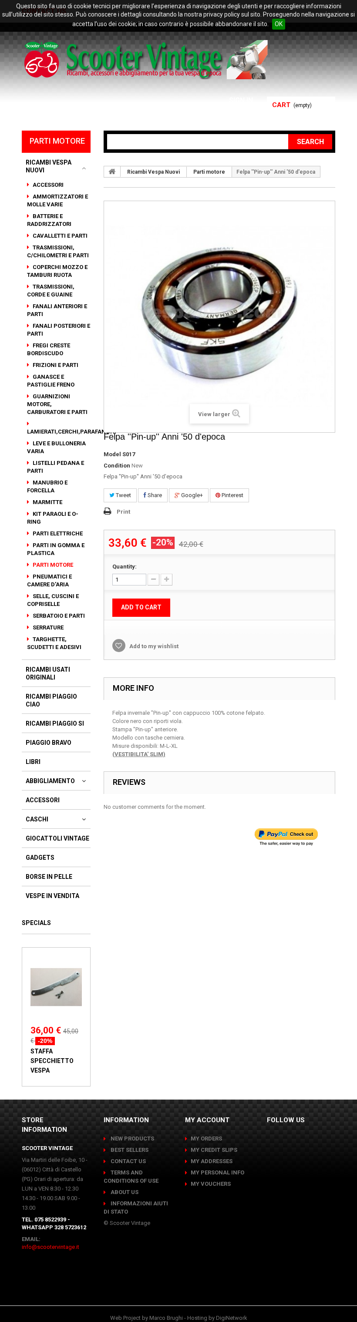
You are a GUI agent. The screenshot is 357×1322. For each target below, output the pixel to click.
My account (207, 1120)
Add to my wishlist (153, 646)
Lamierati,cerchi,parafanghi (71, 431)
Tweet (123, 495)
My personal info (217, 1172)
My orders (206, 1138)
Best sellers (128, 1150)
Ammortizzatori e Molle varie (57, 200)
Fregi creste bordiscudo (48, 349)
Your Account (226, 111)
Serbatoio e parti (58, 615)
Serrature (47, 627)
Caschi (37, 819)
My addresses (211, 1161)
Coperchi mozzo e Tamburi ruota (57, 271)
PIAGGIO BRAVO (48, 742)
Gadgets (40, 857)
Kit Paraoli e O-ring (52, 518)
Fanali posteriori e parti (58, 330)
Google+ (191, 495)
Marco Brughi (166, 1318)
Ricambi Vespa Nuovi (48, 166)
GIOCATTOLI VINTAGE (57, 838)
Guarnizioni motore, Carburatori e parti (57, 404)
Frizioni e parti (54, 365)
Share (154, 495)
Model (112, 454)
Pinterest (231, 495)
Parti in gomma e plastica (55, 549)
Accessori (47, 185)
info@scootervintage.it (50, 1247)
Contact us (127, 1161)
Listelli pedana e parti (55, 467)
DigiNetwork (231, 1318)
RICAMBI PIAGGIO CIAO (51, 700)
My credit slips (214, 1150)
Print (123, 511)
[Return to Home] (112, 171)
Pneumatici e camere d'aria (49, 580)
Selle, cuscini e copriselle (53, 600)
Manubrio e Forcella (47, 486)
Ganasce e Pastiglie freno (50, 380)
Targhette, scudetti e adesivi (54, 643)
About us (123, 1192)
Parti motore (52, 565)
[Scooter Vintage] (147, 59)
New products (131, 1138)
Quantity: (124, 566)
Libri (33, 761)
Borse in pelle (49, 876)
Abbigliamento (50, 780)
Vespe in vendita (52, 895)
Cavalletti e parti (59, 235)
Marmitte (46, 502)
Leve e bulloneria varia (56, 447)
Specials (36, 922)
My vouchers (211, 1184)
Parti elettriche (57, 533)
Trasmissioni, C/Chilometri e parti (58, 251)
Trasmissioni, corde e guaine (50, 290)
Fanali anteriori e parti (57, 310)
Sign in (242, 100)
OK (279, 23)
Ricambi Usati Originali (48, 673)
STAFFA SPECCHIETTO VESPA (52, 1061)
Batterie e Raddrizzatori (49, 220)
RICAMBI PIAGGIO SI (55, 723)
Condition (117, 465)
